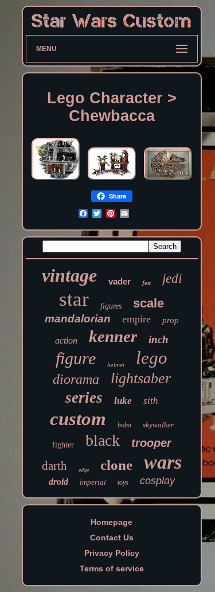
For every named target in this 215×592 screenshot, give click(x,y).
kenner (113, 336)
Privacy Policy (111, 553)
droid (58, 481)
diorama (76, 379)
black (102, 440)
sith (150, 400)
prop (170, 320)
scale (148, 303)
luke (123, 400)
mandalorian (78, 319)
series (84, 397)
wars (163, 462)
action (66, 340)
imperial (93, 482)
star (74, 299)
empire (136, 319)
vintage (69, 275)
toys (123, 482)
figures (111, 306)
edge (84, 470)
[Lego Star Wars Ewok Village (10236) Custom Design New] (112, 180)
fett (146, 282)
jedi (172, 278)
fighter (63, 445)
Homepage (111, 522)
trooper (151, 443)
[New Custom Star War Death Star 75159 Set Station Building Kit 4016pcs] (56, 180)
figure (76, 358)
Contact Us (112, 537)
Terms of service (112, 568)
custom (78, 418)
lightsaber (141, 378)
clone (116, 465)
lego (151, 358)
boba (124, 425)
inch (158, 339)
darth (54, 466)
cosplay (157, 480)
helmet (115, 364)
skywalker (158, 424)
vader (119, 281)
